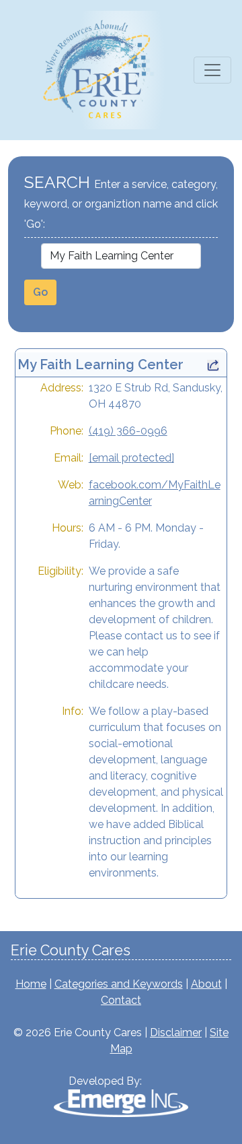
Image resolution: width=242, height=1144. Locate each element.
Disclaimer (176, 1032)
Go (40, 292)
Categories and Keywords (118, 984)
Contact (121, 1000)
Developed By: (105, 1081)
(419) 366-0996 (128, 430)
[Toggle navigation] (212, 70)
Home (30, 984)
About (206, 984)
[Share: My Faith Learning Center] (213, 364)
